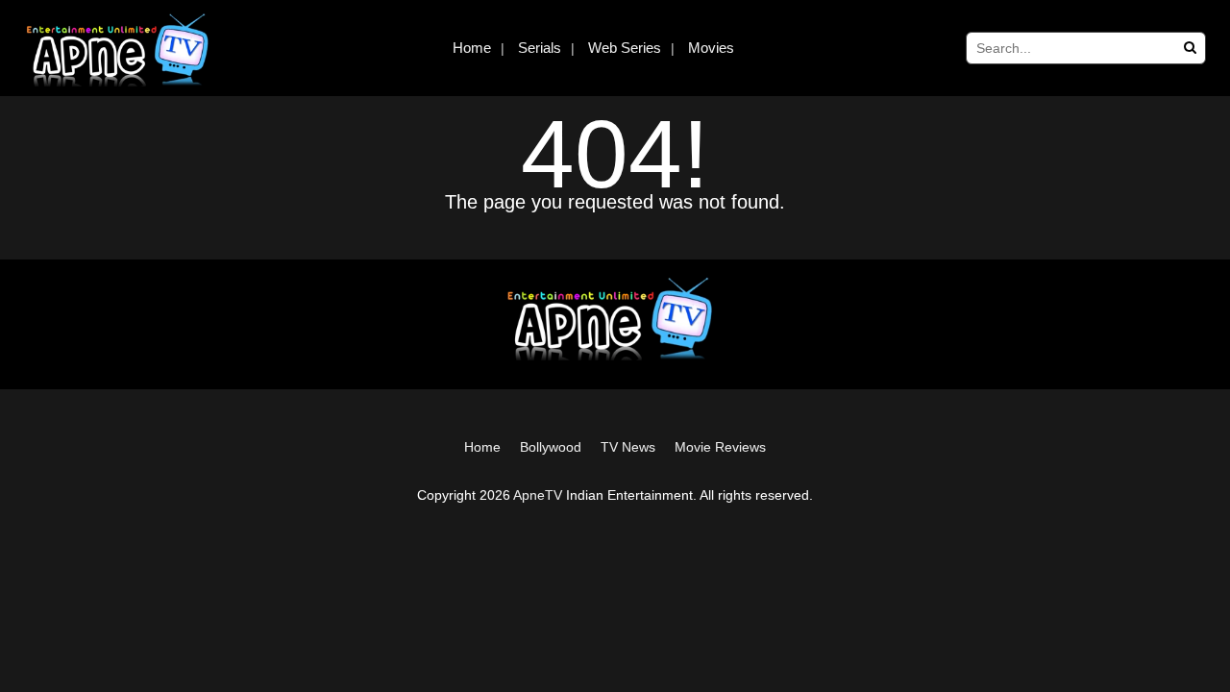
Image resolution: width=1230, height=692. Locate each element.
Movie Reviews (720, 447)
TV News (628, 447)
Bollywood (550, 447)
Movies (711, 47)
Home (472, 47)
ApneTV (537, 495)
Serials (539, 47)
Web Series (624, 47)
